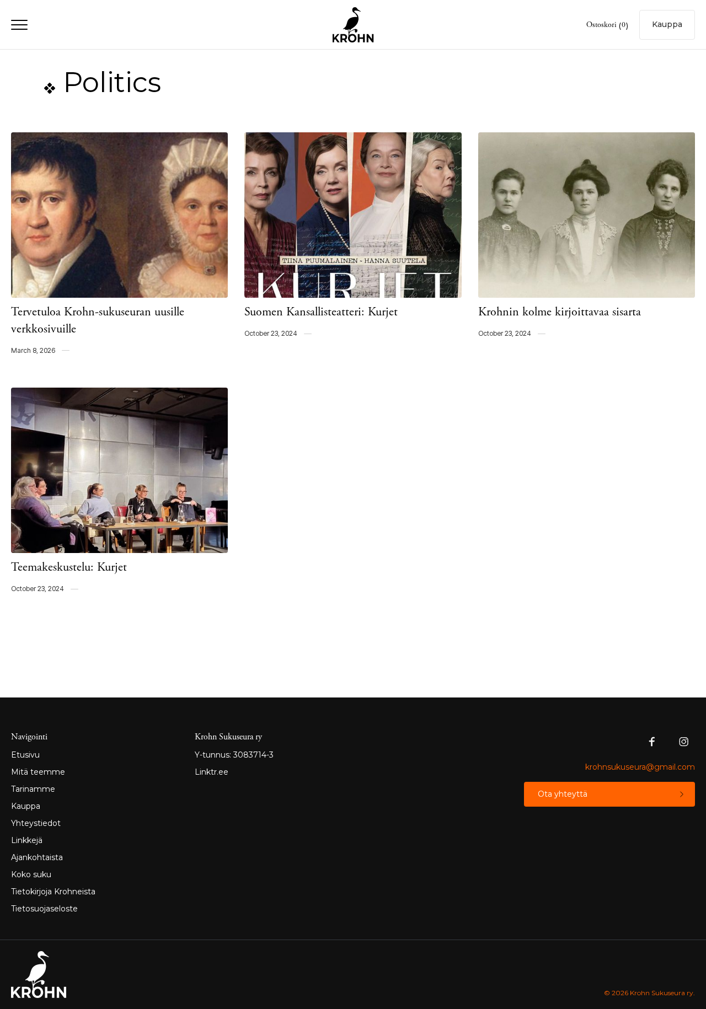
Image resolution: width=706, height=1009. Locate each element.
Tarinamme (33, 789)
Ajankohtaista (37, 857)
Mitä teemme (38, 772)
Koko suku (31, 874)
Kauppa (25, 806)
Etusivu (25, 755)
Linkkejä (26, 840)
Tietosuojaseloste (44, 909)
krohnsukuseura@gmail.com (640, 767)
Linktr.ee (211, 772)
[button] (607, 25)
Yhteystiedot (36, 823)
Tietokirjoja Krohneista (53, 892)
